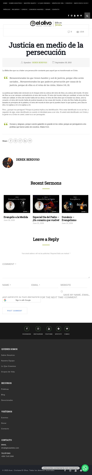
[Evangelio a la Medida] (17, 205)
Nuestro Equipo (30, 3)
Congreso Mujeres (36, 9)
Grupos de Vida (58, 3)
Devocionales (7, 400)
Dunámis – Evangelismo (69, 218)
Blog (3, 395)
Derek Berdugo (39, 62)
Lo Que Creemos (44, 3)
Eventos (69, 3)
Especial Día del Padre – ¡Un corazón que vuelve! (46, 218)
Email (35, 285)
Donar (48, 9)
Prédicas (6, 9)
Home (5, 3)
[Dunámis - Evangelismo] (75, 205)
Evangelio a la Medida (16, 217)
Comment (9, 264)
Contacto (55, 9)
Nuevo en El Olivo (81, 3)
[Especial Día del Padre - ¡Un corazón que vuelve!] (46, 205)
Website (65, 285)
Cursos (24, 9)
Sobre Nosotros (15, 3)
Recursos (16, 9)
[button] (21, 300)
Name (6, 285)
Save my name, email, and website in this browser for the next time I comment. (46, 296)
